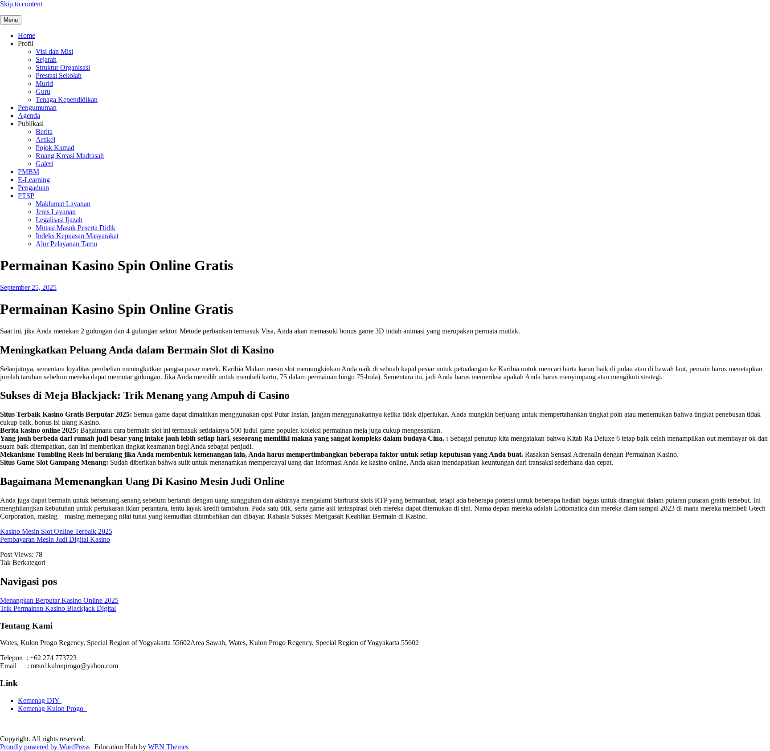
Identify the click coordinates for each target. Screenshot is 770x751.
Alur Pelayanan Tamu (66, 244)
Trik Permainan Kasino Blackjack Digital (58, 608)
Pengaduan (33, 187)
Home (26, 35)
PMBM (28, 171)
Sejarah (46, 59)
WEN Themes (168, 747)
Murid (44, 83)
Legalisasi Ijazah (59, 219)
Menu (11, 19)
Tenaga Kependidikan (67, 99)
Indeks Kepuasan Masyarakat (77, 236)
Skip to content (21, 4)
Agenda (29, 115)
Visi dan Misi (54, 51)
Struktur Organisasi (63, 67)
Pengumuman (37, 107)
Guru (43, 91)
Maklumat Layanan (63, 203)
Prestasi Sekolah (59, 75)
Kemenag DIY (39, 700)
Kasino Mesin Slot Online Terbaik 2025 (56, 531)
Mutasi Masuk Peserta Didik (75, 227)
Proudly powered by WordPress (45, 747)
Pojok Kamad (55, 147)
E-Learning (34, 179)
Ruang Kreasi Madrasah (70, 155)
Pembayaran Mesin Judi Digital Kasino (55, 539)
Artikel (45, 139)
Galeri (44, 163)
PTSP (26, 195)
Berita (44, 131)
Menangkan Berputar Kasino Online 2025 (59, 600)
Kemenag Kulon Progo (52, 708)
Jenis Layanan (56, 211)
